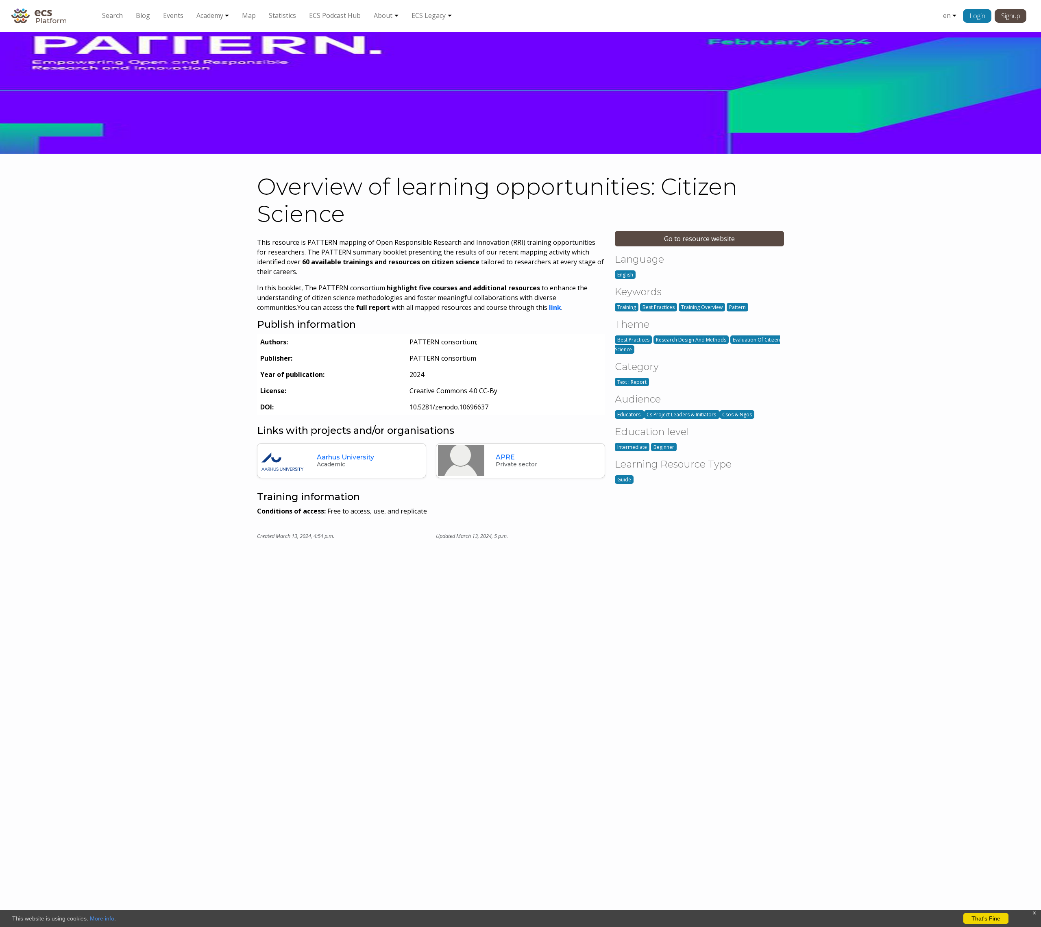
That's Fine (985, 918)
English (625, 274)
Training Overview (702, 307)
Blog (143, 15)
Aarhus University (345, 457)
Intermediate (632, 447)
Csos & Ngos (737, 414)
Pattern (737, 307)
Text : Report (632, 382)
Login (977, 15)
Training (626, 307)
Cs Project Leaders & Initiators (682, 414)
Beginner (663, 447)
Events (173, 15)
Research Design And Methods (691, 339)
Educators (629, 414)
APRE (505, 457)
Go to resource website (699, 238)
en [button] (947, 15)
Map (249, 15)
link (555, 307)
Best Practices (658, 307)
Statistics (282, 15)
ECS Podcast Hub (335, 15)
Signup (1010, 15)
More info (102, 918)
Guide (624, 479)
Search (112, 15)
